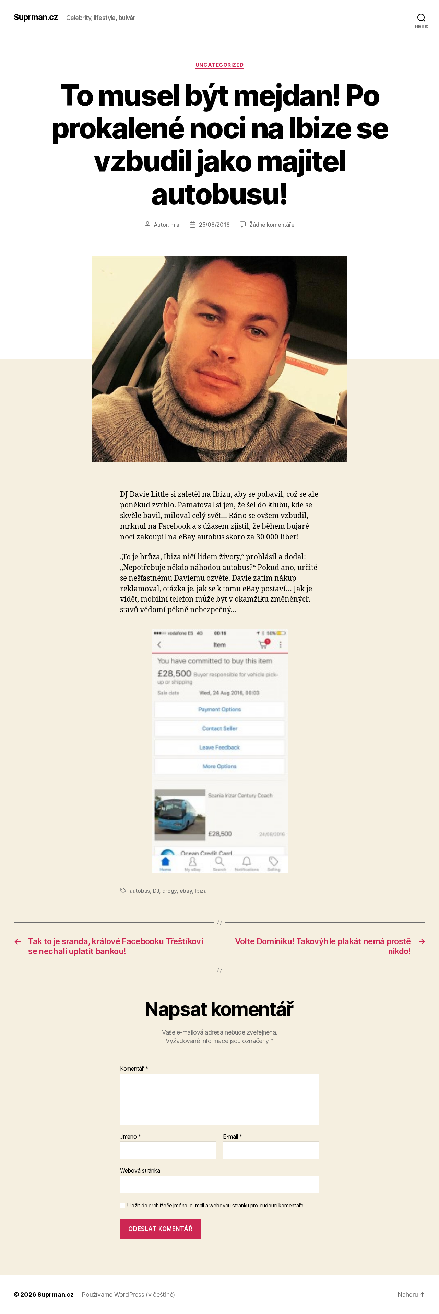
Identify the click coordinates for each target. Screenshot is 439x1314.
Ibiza (201, 890)
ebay (186, 890)
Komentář (134, 1069)
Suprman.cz (36, 17)
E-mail (232, 1137)
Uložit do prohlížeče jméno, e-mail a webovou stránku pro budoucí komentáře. (216, 1205)
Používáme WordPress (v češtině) (128, 1294)
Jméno (130, 1137)
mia (174, 224)
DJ (156, 890)
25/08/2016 (214, 224)
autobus (140, 890)
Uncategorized (219, 65)
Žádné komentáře (271, 224)
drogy (169, 890)
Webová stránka (140, 1170)
